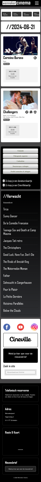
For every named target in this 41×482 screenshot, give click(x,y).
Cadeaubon (20, 161)
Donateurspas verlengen (20, 166)
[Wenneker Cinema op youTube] (20, 329)
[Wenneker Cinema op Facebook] (6, 329)
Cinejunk (20, 151)
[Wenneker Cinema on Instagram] (34, 329)
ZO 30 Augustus (15, 14)
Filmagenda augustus (20, 156)
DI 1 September (26, 14)
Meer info (6, 63)
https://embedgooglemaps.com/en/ (21, 449)
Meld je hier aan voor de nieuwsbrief (20, 355)
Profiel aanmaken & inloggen (20, 171)
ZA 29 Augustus (5, 14)
